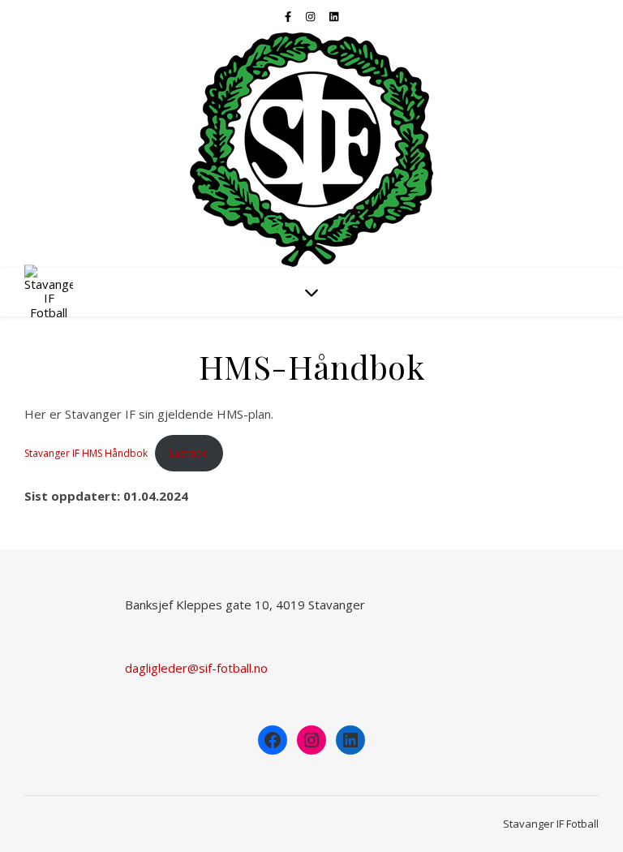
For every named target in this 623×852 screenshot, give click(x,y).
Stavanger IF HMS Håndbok (86, 453)
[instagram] (311, 16)
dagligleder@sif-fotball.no (196, 668)
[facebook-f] (289, 16)
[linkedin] (333, 16)
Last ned (189, 453)
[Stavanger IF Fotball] (311, 150)
